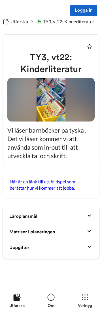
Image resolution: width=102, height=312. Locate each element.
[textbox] (51, 185)
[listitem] (17, 302)
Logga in (84, 10)
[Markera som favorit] (89, 46)
